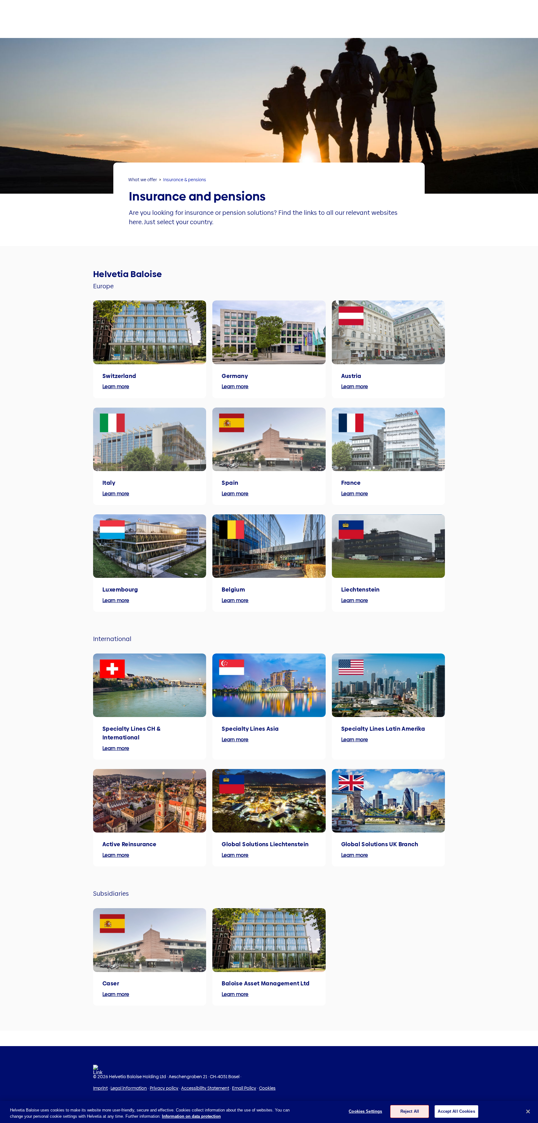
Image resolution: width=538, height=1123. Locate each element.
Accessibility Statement (205, 1088)
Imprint (100, 1088)
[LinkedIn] (97, 1071)
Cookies (267, 1088)
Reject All (409, 1111)
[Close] (528, 1111)
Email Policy (244, 1088)
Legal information (129, 1088)
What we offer (142, 180)
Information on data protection (191, 1116)
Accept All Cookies (456, 1111)
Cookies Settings (365, 1111)
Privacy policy (164, 1088)
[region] (269, 1112)
